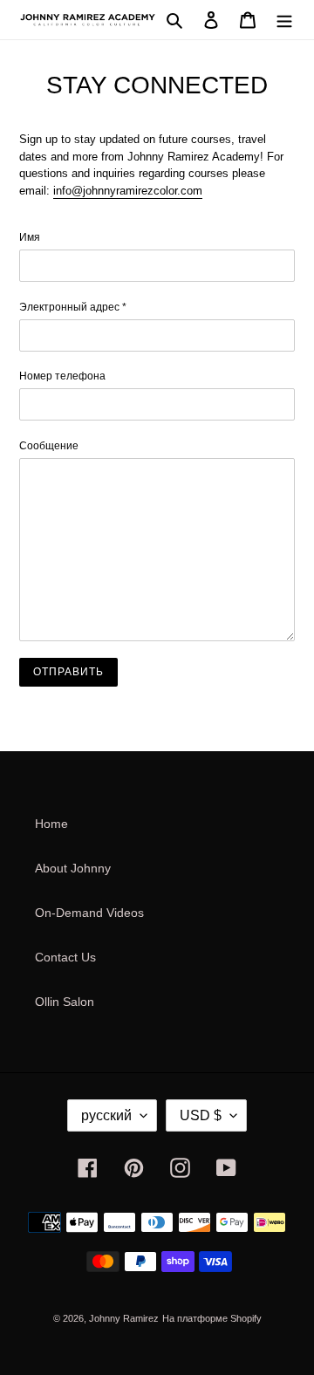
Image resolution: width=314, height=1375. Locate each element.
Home (51, 824)
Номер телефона (62, 376)
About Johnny (73, 868)
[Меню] (284, 20)
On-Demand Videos (89, 913)
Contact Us (65, 957)
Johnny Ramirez (124, 1318)
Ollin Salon (64, 1002)
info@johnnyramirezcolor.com (127, 190)
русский (106, 1115)
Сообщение (48, 446)
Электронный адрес (72, 307)
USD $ (201, 1115)
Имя (29, 237)
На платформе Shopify (212, 1318)
